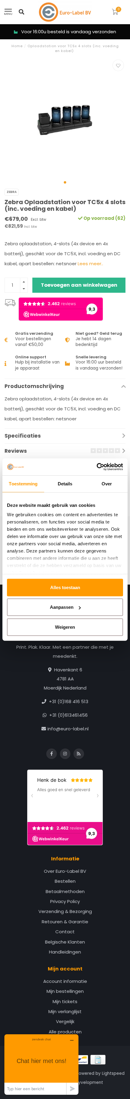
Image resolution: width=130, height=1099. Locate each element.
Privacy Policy (65, 901)
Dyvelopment (89, 1082)
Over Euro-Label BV (65, 871)
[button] (65, 182)
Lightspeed (113, 1073)
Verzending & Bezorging (65, 911)
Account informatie (65, 981)
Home (17, 46)
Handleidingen (65, 952)
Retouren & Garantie (65, 921)
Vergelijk (65, 1021)
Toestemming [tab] (23, 483)
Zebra (12, 192)
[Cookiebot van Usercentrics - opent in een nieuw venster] (96, 467)
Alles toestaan (65, 587)
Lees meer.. (90, 263)
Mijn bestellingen (65, 991)
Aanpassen (61, 607)
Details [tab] (65, 483)
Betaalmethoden (65, 891)
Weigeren (65, 626)
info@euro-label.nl (68, 729)
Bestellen (65, 881)
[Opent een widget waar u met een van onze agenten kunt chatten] (41, 1064)
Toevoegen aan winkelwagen (79, 285)
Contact (65, 931)
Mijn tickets (65, 1001)
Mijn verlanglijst (65, 1011)
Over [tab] (107, 483)
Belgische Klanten (65, 942)
